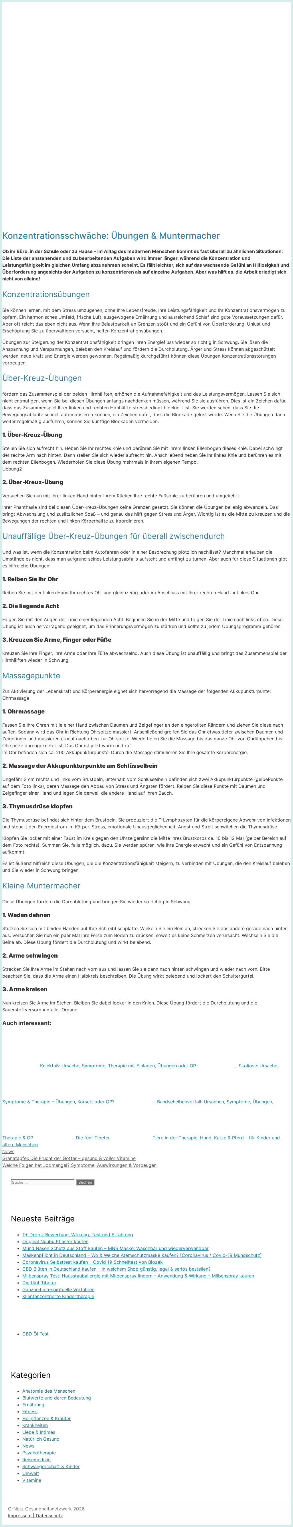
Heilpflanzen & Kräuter (46, 1418)
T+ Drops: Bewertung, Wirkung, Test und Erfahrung (77, 1234)
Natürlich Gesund (41, 1439)
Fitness (29, 1411)
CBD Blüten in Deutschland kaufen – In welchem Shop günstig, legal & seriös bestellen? (116, 1269)
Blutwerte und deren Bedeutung (56, 1398)
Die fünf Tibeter (39, 1282)
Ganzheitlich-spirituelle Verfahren (58, 1289)
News (8, 1151)
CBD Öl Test (35, 1334)
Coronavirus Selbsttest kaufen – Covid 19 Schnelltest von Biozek (92, 1262)
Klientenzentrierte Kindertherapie (58, 1296)
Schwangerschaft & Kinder (51, 1466)
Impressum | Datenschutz (35, 1515)
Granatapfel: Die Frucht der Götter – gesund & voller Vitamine (69, 1158)
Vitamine (31, 1480)
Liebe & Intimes (38, 1432)
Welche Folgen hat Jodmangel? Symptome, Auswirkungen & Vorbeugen (79, 1165)
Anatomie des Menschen (48, 1391)
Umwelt (30, 1473)
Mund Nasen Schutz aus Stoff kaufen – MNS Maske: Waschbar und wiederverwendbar (115, 1248)
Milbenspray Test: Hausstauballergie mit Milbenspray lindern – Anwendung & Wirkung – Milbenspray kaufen (138, 1276)
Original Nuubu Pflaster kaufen (55, 1241)
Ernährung (33, 1405)
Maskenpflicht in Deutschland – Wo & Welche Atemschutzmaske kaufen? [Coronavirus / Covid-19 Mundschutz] (142, 1255)
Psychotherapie (39, 1453)
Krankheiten (35, 1425)
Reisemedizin (36, 1459)
